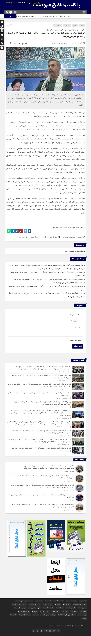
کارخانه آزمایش (25, 615)
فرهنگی (83, 611)
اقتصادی (39, 601)
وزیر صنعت (82, 615)
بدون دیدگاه (21, 237)
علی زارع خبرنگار (21, 608)
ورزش (35, 611)
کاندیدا (14, 615)
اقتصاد (49, 601)
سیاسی (67, 25)
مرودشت (57, 25)
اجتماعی (83, 601)
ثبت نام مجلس (34, 604)
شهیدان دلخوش (35, 608)
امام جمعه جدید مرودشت (24, 601)
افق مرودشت (59, 601)
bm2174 (45, 237)
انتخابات (67, 604)
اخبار (74, 25)
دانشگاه (60, 608)
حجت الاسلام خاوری (19, 604)
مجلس (74, 611)
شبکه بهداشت (49, 608)
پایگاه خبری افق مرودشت (67, 615)
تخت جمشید (48, 604)
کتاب (84, 618)
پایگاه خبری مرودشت (48, 615)
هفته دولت (45, 611)
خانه (81, 25)
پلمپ (35, 615)
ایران (58, 604)
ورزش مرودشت (24, 611)
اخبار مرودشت (72, 601)
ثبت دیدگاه (78, 346)
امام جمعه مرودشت (80, 604)
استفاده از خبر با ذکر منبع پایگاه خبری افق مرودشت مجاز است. (68, 625)
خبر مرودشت (71, 608)
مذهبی (65, 611)
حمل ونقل (83, 608)
